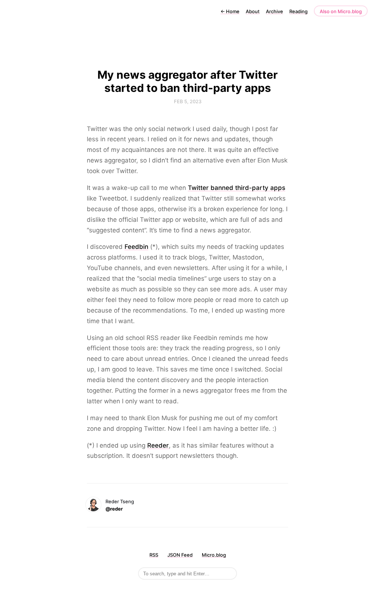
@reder (114, 509)
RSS (153, 555)
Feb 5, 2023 (187, 101)
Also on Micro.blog (341, 11)
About (253, 11)
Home (230, 11)
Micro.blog (214, 555)
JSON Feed (180, 555)
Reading (298, 11)
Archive (274, 11)
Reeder (158, 445)
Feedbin (136, 246)
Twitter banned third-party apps (236, 187)
